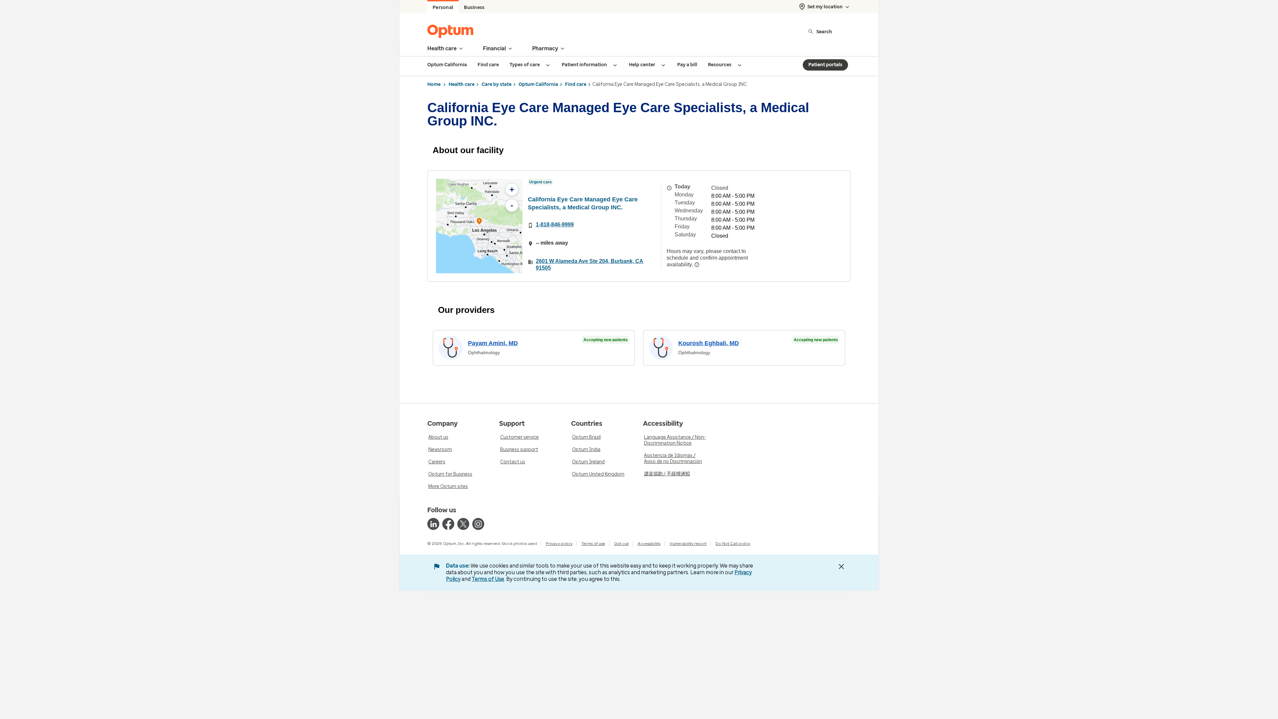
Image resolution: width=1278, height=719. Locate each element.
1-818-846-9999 (555, 224)
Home (434, 84)
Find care (575, 84)
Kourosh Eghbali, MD (708, 343)
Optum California (538, 84)
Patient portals (825, 65)
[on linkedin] (433, 524)
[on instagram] (478, 524)
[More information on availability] (697, 264)
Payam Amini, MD (493, 343)
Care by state (497, 84)
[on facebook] (448, 524)
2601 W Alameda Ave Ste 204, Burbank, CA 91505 (589, 264)
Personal (443, 7)
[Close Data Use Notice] (841, 567)
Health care (462, 84)
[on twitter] (463, 524)
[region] (479, 226)
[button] (479, 222)
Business (474, 7)
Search (824, 31)
